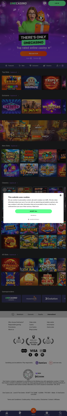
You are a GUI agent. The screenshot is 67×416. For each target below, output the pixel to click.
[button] (33, 219)
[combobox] (61, 195)
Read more (35, 206)
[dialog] (33, 208)
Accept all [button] (33, 211)
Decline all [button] (33, 215)
